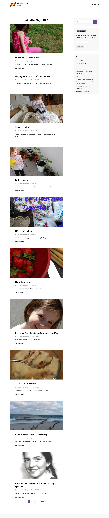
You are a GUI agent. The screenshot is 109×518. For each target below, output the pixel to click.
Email (77, 40)
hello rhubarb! (23, 281)
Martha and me (23, 127)
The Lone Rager (22, 3)
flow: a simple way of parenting (31, 434)
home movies (79, 60)
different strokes (23, 180)
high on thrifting (24, 230)
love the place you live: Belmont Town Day (36, 332)
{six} (77, 76)
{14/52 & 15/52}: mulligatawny (84, 79)
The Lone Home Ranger (23, 61)
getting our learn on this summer (32, 76)
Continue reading (19, 68)
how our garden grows (27, 57)
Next (42, 501)
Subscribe (80, 46)
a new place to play (81, 69)
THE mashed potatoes (26, 383)
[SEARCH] (98, 4)
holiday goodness (81, 63)
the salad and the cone (82, 91)
